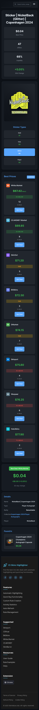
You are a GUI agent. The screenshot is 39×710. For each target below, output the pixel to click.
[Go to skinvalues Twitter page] (10, 577)
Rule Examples (9, 662)
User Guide (7, 658)
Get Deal (19, 210)
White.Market (8, 639)
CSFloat (6, 631)
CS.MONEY (7, 643)
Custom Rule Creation (12, 601)
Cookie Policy (20, 700)
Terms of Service (9, 695)
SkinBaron (7, 647)
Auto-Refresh (8, 608)
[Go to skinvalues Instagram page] (16, 577)
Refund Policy (8, 700)
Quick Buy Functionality (12, 597)
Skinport (6, 628)
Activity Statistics (10, 604)
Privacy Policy (22, 695)
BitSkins (6, 635)
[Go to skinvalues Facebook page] (5, 577)
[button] (19, 134)
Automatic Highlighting (12, 593)
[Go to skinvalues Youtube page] (21, 577)
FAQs (5, 666)
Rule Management (10, 612)
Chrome (10, 682)
